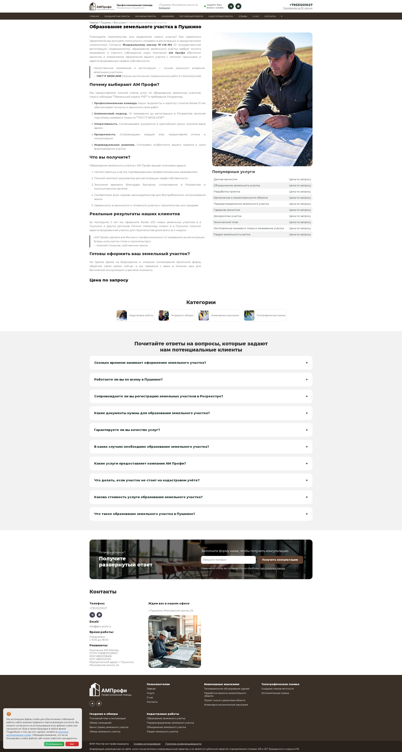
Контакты (270, 16)
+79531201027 (300, 5)
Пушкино (105, 22)
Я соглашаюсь (54, 744)
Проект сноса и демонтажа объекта (224, 700)
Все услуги (120, 22)
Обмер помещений (100, 722)
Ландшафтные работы (117, 16)
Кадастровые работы (221, 16)
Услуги (150, 693)
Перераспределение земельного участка (170, 722)
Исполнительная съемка (275, 693)
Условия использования (147, 743)
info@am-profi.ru (100, 626)
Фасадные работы (145, 16)
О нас (256, 16)
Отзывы (242, 16)
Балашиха (164, 7)
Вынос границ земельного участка (109, 727)
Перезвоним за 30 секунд (297, 8)
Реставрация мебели (191, 16)
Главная (94, 16)
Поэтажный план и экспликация (108, 718)
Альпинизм (167, 16)
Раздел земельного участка (162, 731)
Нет (72, 744)
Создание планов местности (277, 688)
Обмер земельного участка (105, 731)
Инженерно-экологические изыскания (226, 704)
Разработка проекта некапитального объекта (225, 694)
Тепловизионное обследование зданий (226, 688)
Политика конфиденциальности (183, 743)
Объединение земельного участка (166, 727)
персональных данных (272, 568)
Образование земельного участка (166, 718)
